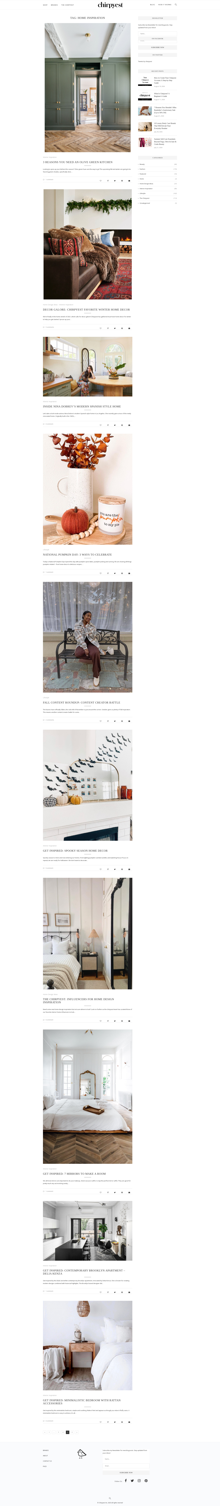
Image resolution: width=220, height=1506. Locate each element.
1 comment (49, 179)
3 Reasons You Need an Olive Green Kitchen (78, 162)
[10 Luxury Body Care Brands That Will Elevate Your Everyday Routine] (145, 126)
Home (158, 179)
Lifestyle (46, 550)
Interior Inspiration (50, 157)
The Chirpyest (67, 5)
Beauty (158, 164)
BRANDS (46, 1450)
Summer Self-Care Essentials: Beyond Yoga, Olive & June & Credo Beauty (165, 141)
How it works (164, 5)
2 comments (50, 720)
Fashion (158, 169)
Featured (158, 174)
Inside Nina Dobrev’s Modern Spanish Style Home (82, 406)
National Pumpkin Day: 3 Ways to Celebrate (77, 554)
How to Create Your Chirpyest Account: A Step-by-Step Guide (165, 80)
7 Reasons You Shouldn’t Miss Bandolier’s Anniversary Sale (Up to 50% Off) (165, 110)
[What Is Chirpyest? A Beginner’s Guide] (145, 97)
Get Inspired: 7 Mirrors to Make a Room (74, 1173)
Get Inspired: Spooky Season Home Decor (75, 850)
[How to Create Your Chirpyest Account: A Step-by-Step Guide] (145, 81)
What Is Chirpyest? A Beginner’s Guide (162, 95)
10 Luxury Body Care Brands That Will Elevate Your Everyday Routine (165, 125)
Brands (54, 5)
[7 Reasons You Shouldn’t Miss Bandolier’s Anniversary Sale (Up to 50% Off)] (145, 110)
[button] (176, 5)
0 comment (49, 424)
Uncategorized (158, 203)
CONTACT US (47, 1461)
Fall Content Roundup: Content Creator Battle (81, 702)
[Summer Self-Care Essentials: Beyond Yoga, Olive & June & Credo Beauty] (145, 142)
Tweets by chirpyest (145, 61)
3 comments (50, 327)
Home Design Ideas (50, 305)
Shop (45, 5)
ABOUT (45, 1456)
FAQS (45, 1466)
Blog (152, 5)
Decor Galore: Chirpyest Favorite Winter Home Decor (86, 309)
